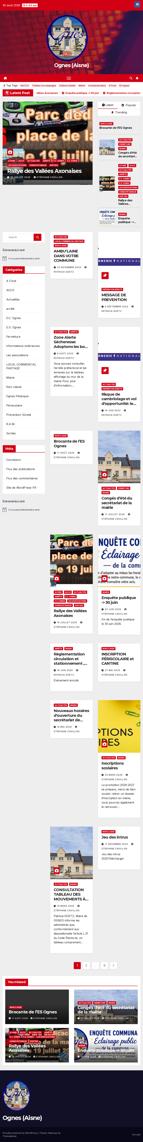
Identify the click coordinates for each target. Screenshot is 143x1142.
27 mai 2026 (113, 670)
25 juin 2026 (19, 177)
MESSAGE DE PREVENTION (114, 297)
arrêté (123, 174)
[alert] (24, 258)
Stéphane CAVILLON (46, 177)
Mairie (82, 85)
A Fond (112, 85)
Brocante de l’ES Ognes (115, 127)
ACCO (132, 166)
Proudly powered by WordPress (20, 1132)
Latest (109, 105)
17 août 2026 (66, 453)
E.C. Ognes (124, 179)
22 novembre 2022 (69, 267)
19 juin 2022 (113, 410)
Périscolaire (14, 405)
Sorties (123, 196)
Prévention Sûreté (18, 414)
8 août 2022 (65, 353)
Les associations (128, 187)
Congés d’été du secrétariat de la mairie (128, 156)
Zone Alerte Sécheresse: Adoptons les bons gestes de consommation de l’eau (71, 349)
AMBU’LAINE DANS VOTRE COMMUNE (66, 256)
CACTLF (24, 85)
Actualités (125, 140)
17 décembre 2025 (117, 844)
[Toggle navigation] (69, 78)
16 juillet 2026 (67, 622)
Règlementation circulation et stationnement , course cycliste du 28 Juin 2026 (70, 663)
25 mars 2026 (114, 775)
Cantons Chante (67, 85)
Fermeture (124, 144)
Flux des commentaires (22, 478)
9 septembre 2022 (117, 306)
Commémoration (97, 85)
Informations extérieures (23, 346)
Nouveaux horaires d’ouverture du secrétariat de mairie (71, 717)
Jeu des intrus (114, 837)
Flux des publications (20, 469)
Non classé (106, 124)
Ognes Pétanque (127, 192)
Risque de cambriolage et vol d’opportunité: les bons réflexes (118, 401)
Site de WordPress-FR (21, 487)
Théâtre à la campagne (44, 85)
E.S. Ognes (124, 183)
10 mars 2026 (66, 906)
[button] (131, 78)
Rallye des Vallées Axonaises (125, 204)
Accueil (136, 1134)
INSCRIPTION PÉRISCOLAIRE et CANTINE (117, 659)
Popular (130, 105)
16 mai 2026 (65, 727)
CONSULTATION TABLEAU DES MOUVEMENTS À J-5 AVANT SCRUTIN (69, 899)
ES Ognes (124, 85)
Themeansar (9, 1136)
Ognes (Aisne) (71, 65)
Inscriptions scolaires (112, 765)
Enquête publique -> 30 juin (43, 170)
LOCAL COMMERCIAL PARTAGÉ (69, 241)
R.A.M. (10, 424)
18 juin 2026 (65, 670)
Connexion (13, 459)
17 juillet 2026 (115, 514)
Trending (120, 112)
